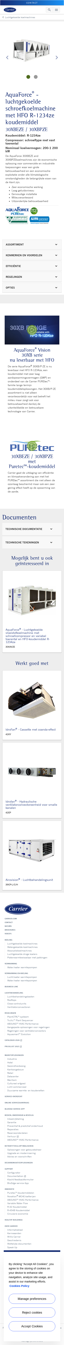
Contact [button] (32, 2)
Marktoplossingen (14, 1055)
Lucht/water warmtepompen (22, 977)
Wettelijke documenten (19, 1243)
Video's (8, 934)
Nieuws (8, 926)
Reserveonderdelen (17, 1133)
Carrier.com (11, 919)
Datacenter (13, 1076)
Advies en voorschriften (19, 1156)
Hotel (10, 1062)
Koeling (8, 940)
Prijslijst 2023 (13, 1046)
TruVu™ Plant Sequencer (20, 1020)
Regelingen (10, 1013)
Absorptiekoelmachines (19, 950)
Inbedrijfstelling (15, 1119)
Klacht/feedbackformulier (20, 1179)
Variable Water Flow (17, 1203)
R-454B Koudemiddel (18, 1210)
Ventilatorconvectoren (18, 1007)
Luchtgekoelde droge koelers (22, 954)
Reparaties (12, 1129)
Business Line (11, 987)
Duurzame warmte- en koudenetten (25, 1090)
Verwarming (11, 964)
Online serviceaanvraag (17, 1103)
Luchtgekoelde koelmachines (22, 943)
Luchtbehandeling (14, 993)
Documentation (16, 1176)
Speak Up (12, 1247)
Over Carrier (11, 1226)
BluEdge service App (15, 1109)
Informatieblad (15, 1229)
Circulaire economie (17, 1213)
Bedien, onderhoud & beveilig (19, 1115)
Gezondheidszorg (16, 1066)
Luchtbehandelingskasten (20, 996)
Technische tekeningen (22, 542)
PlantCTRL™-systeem (18, 1016)
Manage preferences (32, 1298)
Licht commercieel (16, 1086)
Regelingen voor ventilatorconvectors (26, 1030)
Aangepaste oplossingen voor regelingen (28, 1027)
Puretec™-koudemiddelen (20, 1192)
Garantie (11, 1122)
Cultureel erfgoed (16, 1083)
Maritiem (12, 1080)
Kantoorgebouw (15, 1069)
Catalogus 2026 (13, 1040)
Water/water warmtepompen (22, 967)
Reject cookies (32, 1312)
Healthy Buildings (14, 1220)
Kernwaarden (14, 1233)
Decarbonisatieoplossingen (19, 1163)
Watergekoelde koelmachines (22, 947)
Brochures (10, 930)
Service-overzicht (13, 1096)
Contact (9, 922)
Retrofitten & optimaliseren (19, 1146)
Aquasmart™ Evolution (19, 1034)
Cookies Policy (19, 1286)
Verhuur (13, 1136)
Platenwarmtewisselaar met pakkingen (27, 957)
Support (9, 1169)
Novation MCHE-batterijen (21, 1196)
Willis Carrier (14, 1236)
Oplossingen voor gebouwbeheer (24, 1149)
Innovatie (9, 1189)
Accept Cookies (32, 1326)
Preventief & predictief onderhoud (25, 1126)
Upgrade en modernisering (21, 1153)
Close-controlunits (16, 1003)
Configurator (13, 1172)
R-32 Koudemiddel (17, 1206)
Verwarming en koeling (16, 973)
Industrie (12, 1059)
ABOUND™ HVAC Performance (23, 1023)
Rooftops (11, 1000)
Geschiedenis (14, 1240)
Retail (10, 1073)
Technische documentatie (23, 529)
